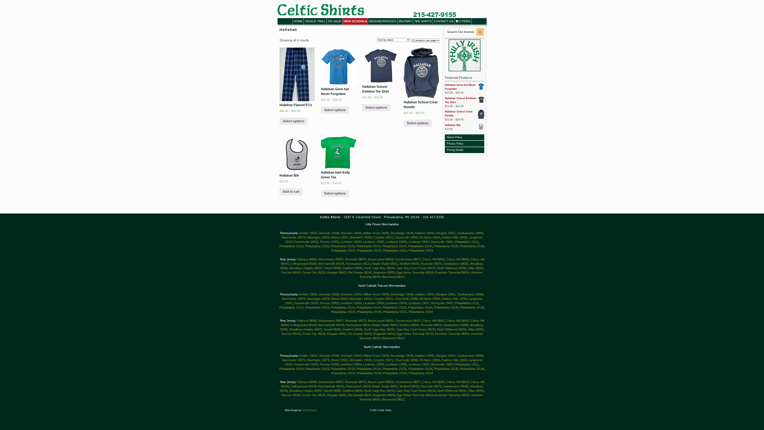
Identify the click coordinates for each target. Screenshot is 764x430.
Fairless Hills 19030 (454, 237)
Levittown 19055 (373, 241)
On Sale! (334, 21)
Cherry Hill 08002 (433, 259)
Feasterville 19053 (306, 241)
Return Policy (454, 137)
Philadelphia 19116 (343, 246)
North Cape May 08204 (379, 268)
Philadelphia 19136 (472, 246)
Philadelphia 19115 (317, 246)
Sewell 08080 (332, 268)
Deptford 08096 (353, 268)
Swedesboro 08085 (455, 263)
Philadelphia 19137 (343, 250)
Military (405, 21)
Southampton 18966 (470, 233)
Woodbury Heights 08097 (305, 268)
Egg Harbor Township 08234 (415, 272)
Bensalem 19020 (361, 237)
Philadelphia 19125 (394, 246)
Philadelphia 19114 (291, 246)
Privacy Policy (455, 143)
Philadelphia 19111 (467, 241)
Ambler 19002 (308, 233)
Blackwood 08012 (393, 277)
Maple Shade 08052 (385, 263)
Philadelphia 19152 (395, 250)
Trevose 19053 (329, 241)
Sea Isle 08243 (290, 272)
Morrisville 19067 (442, 241)
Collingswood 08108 (303, 263)
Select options (293, 121)
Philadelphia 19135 (446, 246)
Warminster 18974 (293, 237)
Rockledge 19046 (402, 233)
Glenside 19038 (329, 233)
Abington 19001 (446, 233)
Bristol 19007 (339, 237)
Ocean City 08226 (313, 272)
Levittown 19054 (351, 241)
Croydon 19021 (383, 237)
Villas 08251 (476, 268)
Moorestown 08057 (331, 259)
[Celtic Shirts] (382, 11)
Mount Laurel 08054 (380, 259)
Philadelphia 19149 (369, 250)
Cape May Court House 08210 (416, 268)
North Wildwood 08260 (451, 268)
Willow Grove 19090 (376, 233)
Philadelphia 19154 (421, 250)
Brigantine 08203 (384, 272)
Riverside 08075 (355, 259)
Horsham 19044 (351, 233)
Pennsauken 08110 (358, 263)
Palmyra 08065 (307, 259)
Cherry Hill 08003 (457, 259)
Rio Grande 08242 (360, 272)
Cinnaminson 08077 (408, 259)
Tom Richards (309, 410)
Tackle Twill (315, 21)
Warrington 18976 (318, 237)
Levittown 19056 (396, 241)
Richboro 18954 (430, 237)
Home (298, 21)
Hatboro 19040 (424, 233)
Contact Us (443, 21)
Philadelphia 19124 (368, 246)
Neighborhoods (382, 21)
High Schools (355, 21)
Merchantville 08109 (331, 263)
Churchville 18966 (406, 237)
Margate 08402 (337, 272)
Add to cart (291, 191)
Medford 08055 (409, 263)
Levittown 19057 (419, 241)
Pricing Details (455, 150)
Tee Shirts (423, 21)
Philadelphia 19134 (420, 246)
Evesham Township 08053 (452, 272)
